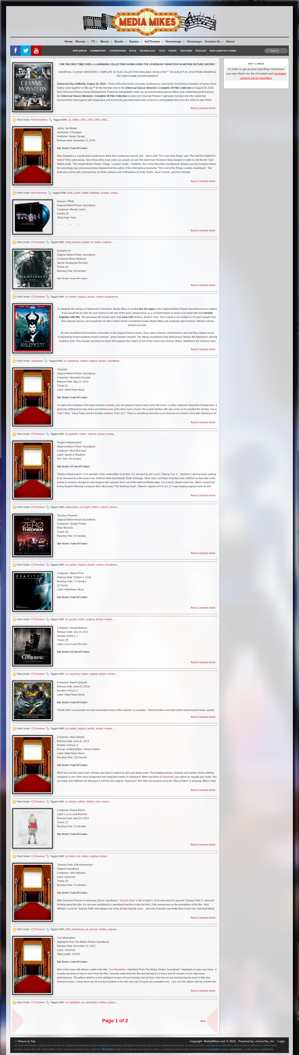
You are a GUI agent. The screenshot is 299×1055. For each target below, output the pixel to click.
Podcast (200, 51)
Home (69, 41)
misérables (92, 1002)
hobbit (85, 192)
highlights (74, 1002)
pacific (91, 728)
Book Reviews (39, 192)
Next (202, 1021)
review (99, 296)
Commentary (98, 51)
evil (78, 856)
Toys (162, 51)
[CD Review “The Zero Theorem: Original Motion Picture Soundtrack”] (32, 535)
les (82, 1002)
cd (66, 296)
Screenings (173, 41)
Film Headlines (39, 119)
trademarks (236, 1049)
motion (98, 242)
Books (119, 41)
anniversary (77, 929)
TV (93, 41)
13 (69, 119)
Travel (172, 51)
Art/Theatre (152, 41)
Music (104, 41)
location (105, 192)
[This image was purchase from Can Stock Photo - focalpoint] (32, 155)
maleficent (73, 361)
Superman (168, 776)
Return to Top (26, 1041)
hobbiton (94, 192)
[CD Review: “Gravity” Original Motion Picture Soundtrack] (32, 591)
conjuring (74, 674)
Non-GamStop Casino (223, 51)
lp (92, 242)
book (70, 192)
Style (132, 51)
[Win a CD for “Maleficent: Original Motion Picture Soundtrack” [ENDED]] (32, 328)
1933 (97, 119)
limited (90, 801)
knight (86, 507)
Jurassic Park (127, 900)
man (97, 801)
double (86, 242)
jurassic (93, 929)
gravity (72, 619)
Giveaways (194, 41)
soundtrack (113, 361)
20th (67, 929)
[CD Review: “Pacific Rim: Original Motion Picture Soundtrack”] (32, 700)
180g (68, 242)
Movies (80, 41)
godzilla (73, 434)
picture (91, 296)
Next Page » (210, 1019)
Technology (148, 51)
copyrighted (213, 1049)
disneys (76, 242)
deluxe (73, 801)
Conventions (117, 51)
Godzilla (110, 405)
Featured (186, 51)
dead (72, 856)
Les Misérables (117, 969)
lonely (114, 192)
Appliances (80, 51)
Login (281, 1041)
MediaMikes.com (215, 1041)
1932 (90, 119)
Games (134, 41)
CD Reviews (38, 242)
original (107, 242)
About (230, 41)
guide (77, 192)
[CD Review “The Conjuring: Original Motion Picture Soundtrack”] (32, 646)
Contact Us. (267, 1049)
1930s (75, 119)
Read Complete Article (203, 108)
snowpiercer (111, 296)
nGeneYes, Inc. (265, 1041)
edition (81, 801)
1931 (83, 119)
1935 (104, 119)
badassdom (71, 507)
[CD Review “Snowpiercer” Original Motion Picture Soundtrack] (32, 269)
